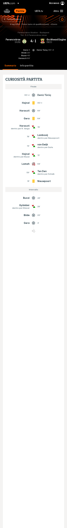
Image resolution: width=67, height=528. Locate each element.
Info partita (26, 65)
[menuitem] (22, 10)
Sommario (10, 65)
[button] (57, 10)
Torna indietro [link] (14, 19)
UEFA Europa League (7, 11)
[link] (20, 10)
